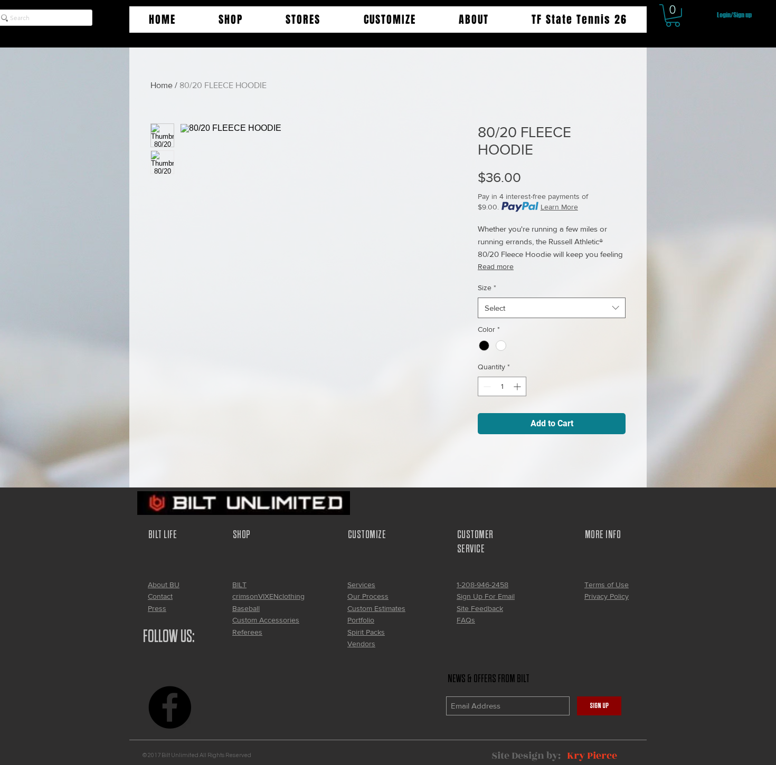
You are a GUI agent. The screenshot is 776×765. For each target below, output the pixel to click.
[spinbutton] (502, 386)
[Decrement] (486, 386)
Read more (496, 266)
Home (161, 85)
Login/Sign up (734, 15)
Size (487, 287)
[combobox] (552, 308)
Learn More (559, 207)
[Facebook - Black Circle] (169, 707)
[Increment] (518, 386)
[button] (230, 19)
